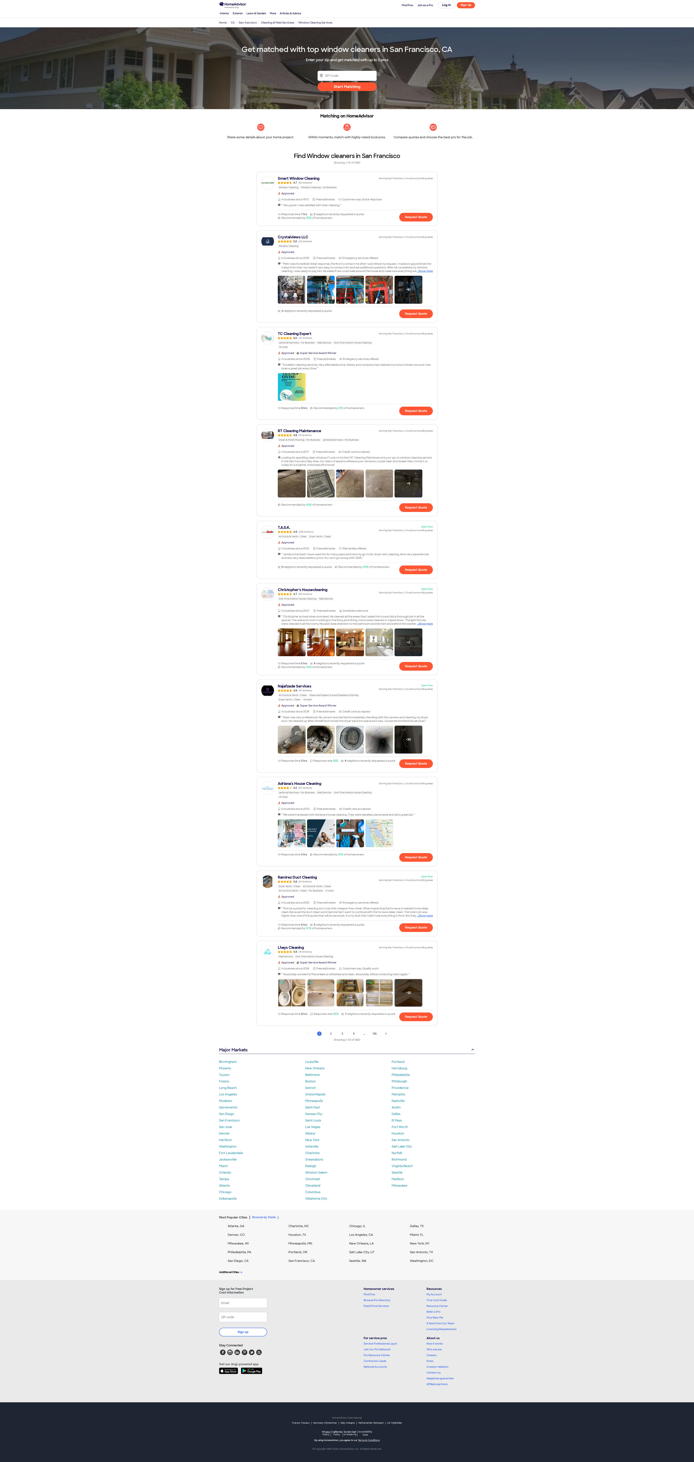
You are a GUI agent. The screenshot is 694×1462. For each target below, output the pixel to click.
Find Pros (369, 1294)
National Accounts (375, 1366)
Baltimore (312, 1075)
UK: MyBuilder (394, 1422)
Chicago (225, 1192)
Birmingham (228, 1062)
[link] (347, 182)
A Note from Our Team (440, 1323)
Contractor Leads (375, 1361)
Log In (446, 5)
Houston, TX (297, 1235)
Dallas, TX (417, 1226)
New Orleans (314, 1068)
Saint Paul (312, 1107)
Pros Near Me (435, 1317)
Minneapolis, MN (300, 1243)
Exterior (238, 13)
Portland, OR (297, 1252)
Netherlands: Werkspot (371, 1422)
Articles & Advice (290, 13)
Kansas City (313, 1114)
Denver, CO (236, 1235)
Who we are (434, 1349)
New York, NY (420, 1243)
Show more (426, 271)
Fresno (224, 1081)
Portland (398, 1062)
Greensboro (314, 1159)
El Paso (397, 1120)
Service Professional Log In (380, 1343)
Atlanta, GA (236, 1226)
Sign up (243, 1332)
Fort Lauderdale (231, 1153)
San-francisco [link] (248, 22)
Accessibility (365, 1433)
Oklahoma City (316, 1199)
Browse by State (264, 1217)
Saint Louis (313, 1120)
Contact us (434, 1372)
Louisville (312, 1062)
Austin (396, 1107)
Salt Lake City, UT (361, 1252)
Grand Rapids (315, 1094)
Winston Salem (316, 1172)
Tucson (224, 1075)
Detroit (310, 1088)
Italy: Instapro (347, 1422)
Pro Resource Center (377, 1355)
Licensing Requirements (442, 1329)
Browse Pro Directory (377, 1300)
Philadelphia (401, 1075)
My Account (434, 1294)
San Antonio (401, 1140)
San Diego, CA (238, 1261)
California (337, 1433)
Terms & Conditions (369, 1440)
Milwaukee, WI (238, 1243)
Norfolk (397, 1153)
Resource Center (437, 1306)
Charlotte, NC (298, 1226)
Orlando (225, 1172)
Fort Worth (400, 1127)
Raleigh (310, 1166)
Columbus (312, 1192)
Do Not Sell (350, 1433)
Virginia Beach (402, 1166)
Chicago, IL (357, 1226)
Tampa (224, 1179)
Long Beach (228, 1088)
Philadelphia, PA (239, 1252)
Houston (398, 1133)
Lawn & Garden (256, 13)
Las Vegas (312, 1127)
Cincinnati (312, 1179)
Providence (400, 1088)
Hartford (225, 1140)
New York (312, 1140)
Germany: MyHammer (325, 1422)
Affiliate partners (437, 1384)
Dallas (396, 1114)
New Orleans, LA (361, 1243)
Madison (398, 1179)
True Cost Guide (437, 1300)
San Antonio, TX (421, 1252)
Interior (224, 13)
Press (430, 1361)
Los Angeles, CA (361, 1235)
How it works (435, 1343)
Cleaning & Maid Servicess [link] (277, 22)
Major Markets (233, 1050)
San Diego (226, 1114)
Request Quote (416, 217)
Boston (310, 1081)
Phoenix (225, 1068)
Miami (223, 1166)
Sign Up (466, 5)
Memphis (398, 1094)
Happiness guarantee (440, 1378)
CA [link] (233, 22)
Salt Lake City (402, 1146)
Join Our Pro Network (377, 1349)
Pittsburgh (399, 1081)
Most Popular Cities (233, 1217)
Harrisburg (399, 1068)
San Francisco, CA (301, 1261)
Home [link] (223, 22)
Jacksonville (228, 1159)
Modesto (225, 1101)
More (273, 13)
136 (374, 1033)
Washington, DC (421, 1261)
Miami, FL (417, 1235)
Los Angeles (228, 1094)
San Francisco (229, 1120)
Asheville (311, 1146)
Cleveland (312, 1185)
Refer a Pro (433, 1311)
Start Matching (347, 86)
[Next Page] (386, 1033)
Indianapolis (228, 1199)
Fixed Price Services (376, 1306)
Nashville (398, 1101)
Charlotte (312, 1153)
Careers (432, 1355)
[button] (292, 290)
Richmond (399, 1159)
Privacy (326, 1433)
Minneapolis (314, 1101)
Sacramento (228, 1107)
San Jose (225, 1127)
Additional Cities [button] (229, 1272)
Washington (228, 1146)
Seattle (397, 1172)
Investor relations (437, 1366)
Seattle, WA (357, 1261)
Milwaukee (399, 1185)
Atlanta (224, 1185)
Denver (224, 1133)
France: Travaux (301, 1422)
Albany (310, 1133)
